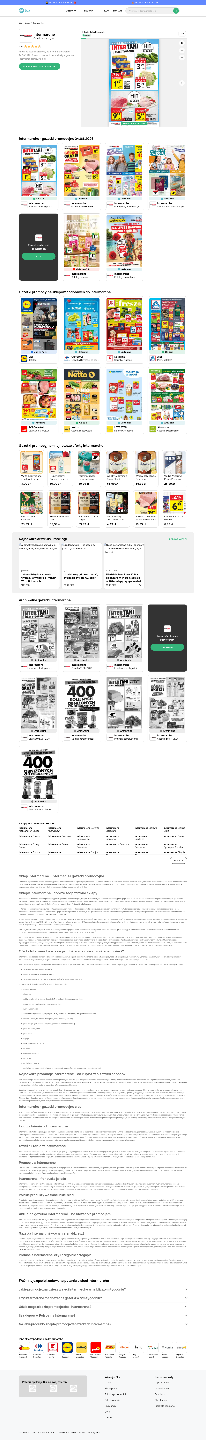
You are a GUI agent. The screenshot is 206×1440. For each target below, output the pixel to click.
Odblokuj (38, 256)
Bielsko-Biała (175, 829)
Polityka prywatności (115, 1394)
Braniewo (112, 837)
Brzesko (59, 844)
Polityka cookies (113, 1400)
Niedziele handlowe (165, 1405)
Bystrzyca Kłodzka (173, 846)
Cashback (160, 1394)
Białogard (112, 829)
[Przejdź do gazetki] (182, 43)
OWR (107, 1411)
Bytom (29, 852)
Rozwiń (178, 860)
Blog (106, 10)
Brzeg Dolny (29, 846)
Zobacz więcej (178, 539)
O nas (108, 1382)
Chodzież (55, 854)
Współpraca (111, 1388)
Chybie (174, 852)
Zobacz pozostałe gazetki (39, 66)
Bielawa (146, 827)
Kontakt (117, 10)
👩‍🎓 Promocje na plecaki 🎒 (61, 2)
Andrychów (55, 829)
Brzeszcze (83, 846)
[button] (103, 1289)
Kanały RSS (94, 1432)
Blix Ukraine (161, 1400)
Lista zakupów (162, 1388)
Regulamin (110, 1405)
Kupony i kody (162, 1382)
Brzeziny (117, 844)
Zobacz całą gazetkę (134, 123)
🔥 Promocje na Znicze (145, 2)
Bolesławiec (83, 837)
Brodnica (141, 837)
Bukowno (141, 846)
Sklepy (27, 23)
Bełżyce (88, 827)
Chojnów (112, 854)
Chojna (88, 852)
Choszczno (141, 854)
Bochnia (59, 836)
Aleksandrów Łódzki (29, 829)
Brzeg (174, 836)
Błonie (29, 836)
